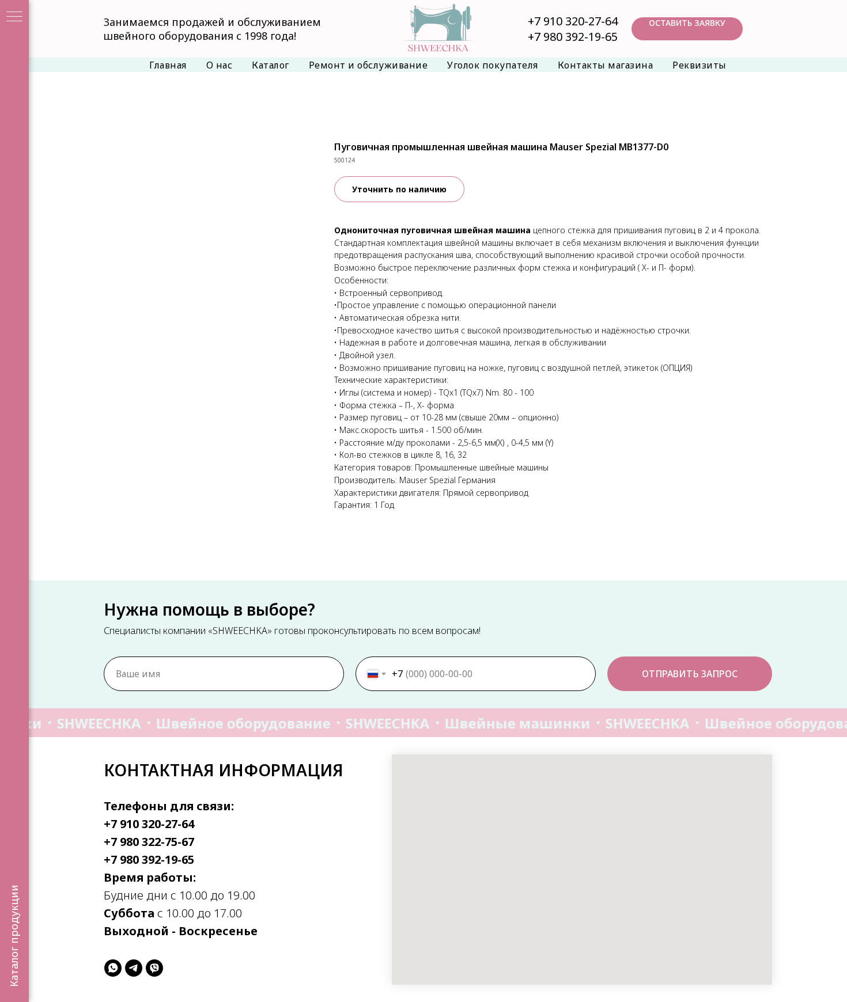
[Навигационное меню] (14, 17)
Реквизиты (699, 65)
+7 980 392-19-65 (573, 36)
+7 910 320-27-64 (573, 21)
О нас (219, 65)
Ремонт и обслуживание (368, 65)
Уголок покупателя (492, 65)
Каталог (270, 65)
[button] (687, 28)
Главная (168, 65)
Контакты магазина (605, 65)
